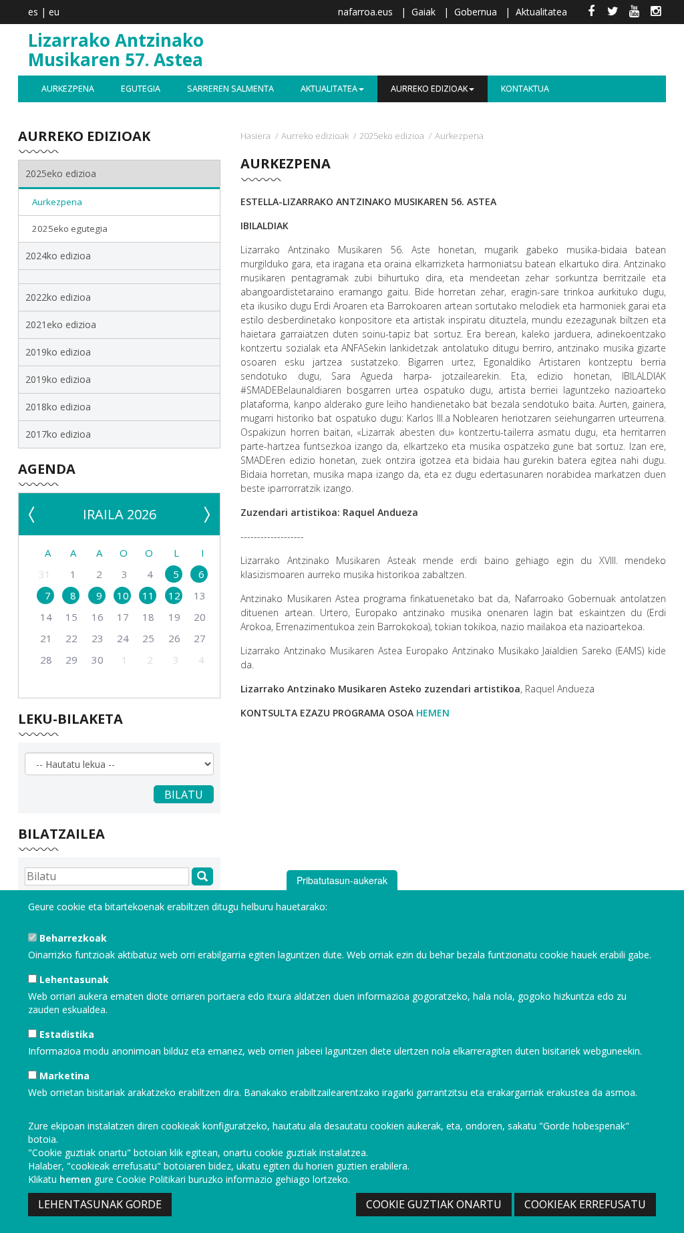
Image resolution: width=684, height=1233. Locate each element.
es (33, 11)
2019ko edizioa (58, 352)
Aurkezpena (67, 88)
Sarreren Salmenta (230, 88)
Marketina (63, 1075)
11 (148, 595)
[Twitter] (612, 12)
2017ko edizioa (58, 434)
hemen (75, 1179)
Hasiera (255, 136)
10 (123, 595)
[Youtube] (634, 12)
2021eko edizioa (60, 324)
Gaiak (423, 11)
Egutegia (140, 88)
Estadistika (65, 1034)
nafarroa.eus (365, 11)
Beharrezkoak (72, 938)
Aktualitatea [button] (329, 88)
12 (174, 595)
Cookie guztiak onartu (434, 1204)
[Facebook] (591, 12)
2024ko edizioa (58, 255)
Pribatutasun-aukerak (342, 880)
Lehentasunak (73, 979)
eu (54, 11)
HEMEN (433, 712)
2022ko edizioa (58, 297)
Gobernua (475, 11)
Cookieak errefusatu (585, 1204)
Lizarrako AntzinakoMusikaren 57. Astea (116, 50)
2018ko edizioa (58, 406)
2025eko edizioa (391, 136)
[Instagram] (655, 12)
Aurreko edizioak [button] (429, 88)
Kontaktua (525, 88)
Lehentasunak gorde (100, 1204)
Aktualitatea (541, 11)
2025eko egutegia (70, 229)
